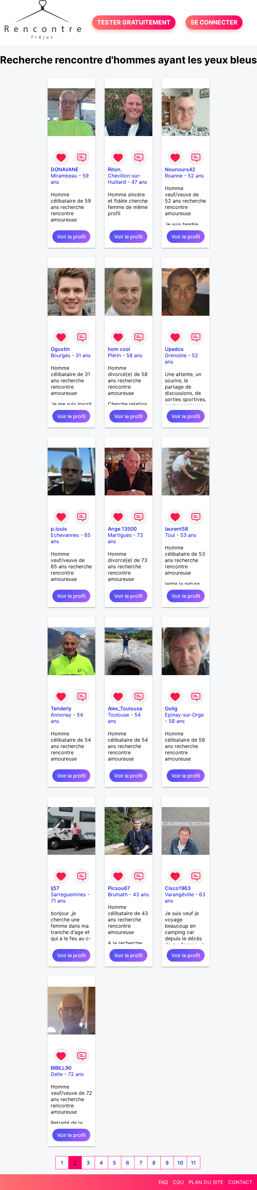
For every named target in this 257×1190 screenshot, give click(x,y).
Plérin (114, 355)
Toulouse (118, 715)
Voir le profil (71, 236)
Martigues (120, 535)
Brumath (118, 894)
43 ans (141, 894)
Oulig (171, 708)
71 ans (58, 901)
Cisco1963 (178, 888)
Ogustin (60, 349)
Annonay (61, 715)
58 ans (134, 355)
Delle (57, 1074)
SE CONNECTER (214, 22)
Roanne (173, 175)
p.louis (59, 529)
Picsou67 (119, 888)
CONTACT (240, 1182)
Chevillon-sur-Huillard (124, 178)
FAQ (163, 1182)
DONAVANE (65, 169)
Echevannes (65, 535)
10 (180, 1163)
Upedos (174, 349)
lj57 (55, 888)
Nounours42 (180, 169)
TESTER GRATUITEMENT (133, 22)
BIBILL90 (61, 1068)
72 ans (76, 1074)
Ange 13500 (122, 529)
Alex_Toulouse (125, 708)
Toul (170, 535)
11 (193, 1163)
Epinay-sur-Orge (184, 715)
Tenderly (61, 708)
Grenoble (175, 355)
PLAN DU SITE (206, 1182)
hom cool (119, 349)
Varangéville (179, 894)
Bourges (60, 355)
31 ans (83, 355)
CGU (178, 1182)
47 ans (139, 182)
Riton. (115, 169)
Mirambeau (64, 175)
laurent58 (176, 529)
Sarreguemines (68, 894)
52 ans (196, 175)
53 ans (188, 535)
